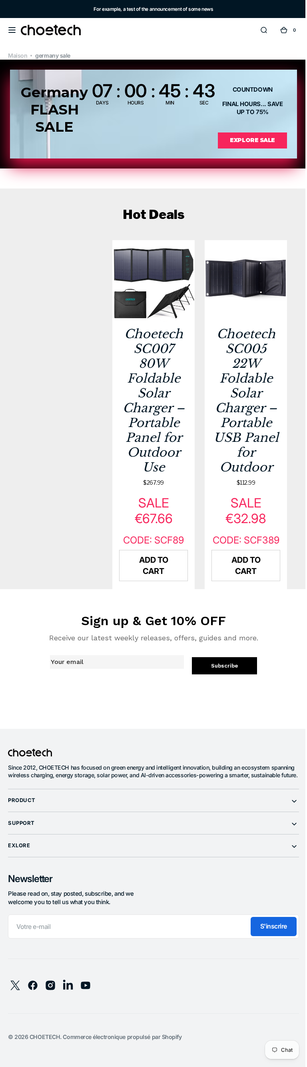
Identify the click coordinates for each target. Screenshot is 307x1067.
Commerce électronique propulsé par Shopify (122, 1054)
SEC (200, 103)
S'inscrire (267, 944)
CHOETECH (45, 1054)
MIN (167, 103)
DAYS (99, 103)
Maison (17, 55)
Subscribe (220, 676)
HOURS (132, 103)
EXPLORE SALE (247, 140)
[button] (12, 30)
